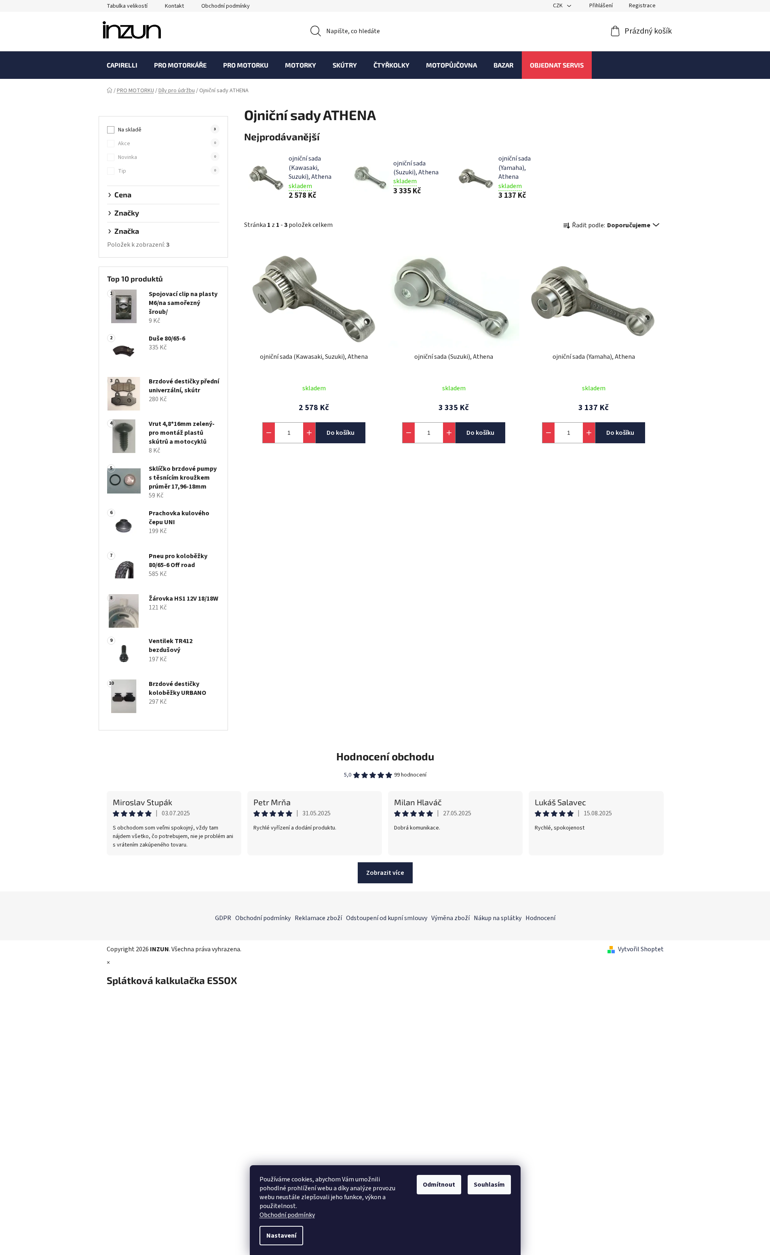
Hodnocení (540, 918)
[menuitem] (122, 65)
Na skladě (167, 130)
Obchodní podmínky (287, 1215)
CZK (558, 6)
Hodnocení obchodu (385, 756)
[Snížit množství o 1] (269, 433)
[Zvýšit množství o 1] (309, 433)
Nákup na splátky (497, 918)
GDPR (223, 918)
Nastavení (281, 1235)
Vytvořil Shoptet (641, 949)
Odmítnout (439, 1184)
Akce (167, 144)
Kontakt (174, 6)
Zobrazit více (385, 872)
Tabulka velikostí (127, 6)
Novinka (167, 157)
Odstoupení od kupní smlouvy (386, 918)
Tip (167, 171)
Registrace (642, 6)
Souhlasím (489, 1184)
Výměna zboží (450, 918)
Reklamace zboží (318, 918)
